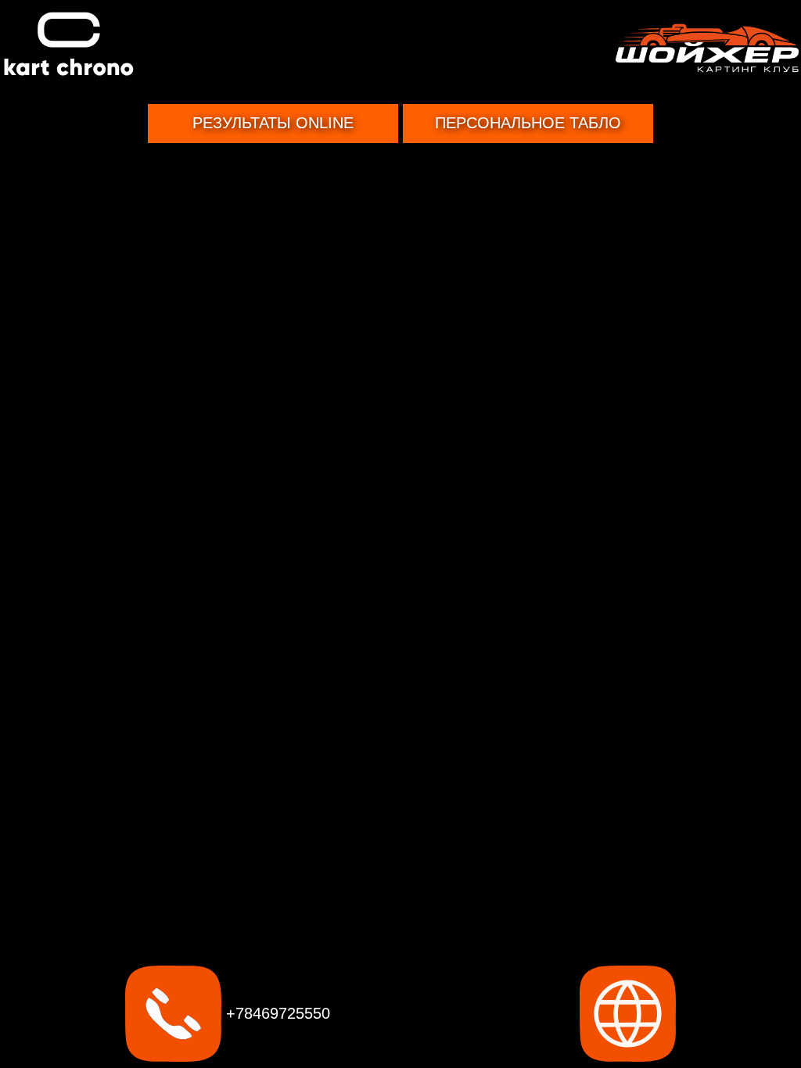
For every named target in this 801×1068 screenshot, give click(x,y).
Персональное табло (528, 122)
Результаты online (273, 122)
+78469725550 (275, 1013)
